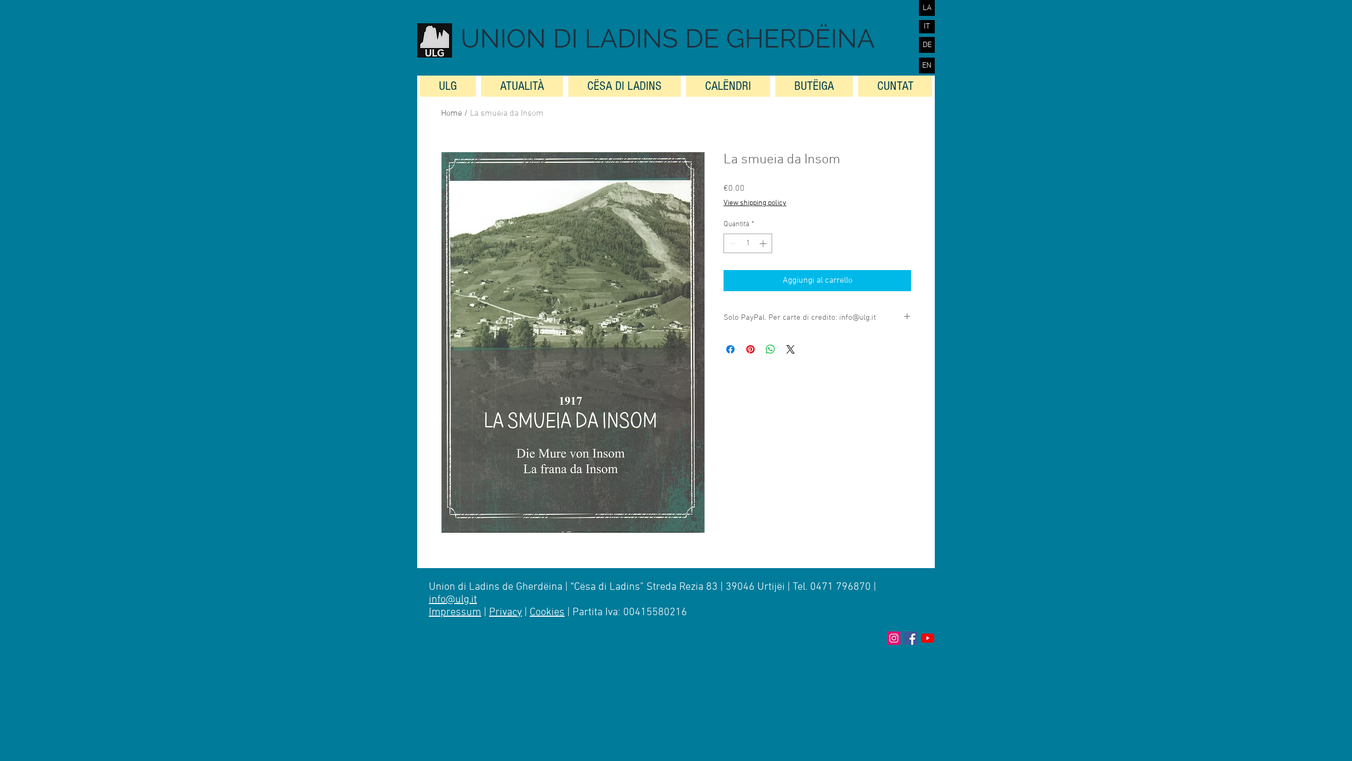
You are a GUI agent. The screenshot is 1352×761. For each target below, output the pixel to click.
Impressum (455, 612)
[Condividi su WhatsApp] (770, 349)
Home (451, 113)
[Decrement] (731, 243)
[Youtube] (927, 638)
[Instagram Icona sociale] (893, 638)
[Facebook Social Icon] (910, 638)
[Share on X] (790, 349)
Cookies (547, 612)
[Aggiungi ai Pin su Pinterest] (750, 349)
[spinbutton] (747, 243)
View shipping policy (755, 203)
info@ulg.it (453, 599)
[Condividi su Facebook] (730, 349)
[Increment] (764, 243)
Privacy (505, 612)
